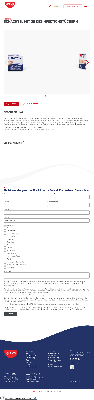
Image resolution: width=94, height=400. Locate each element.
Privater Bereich (72, 6)
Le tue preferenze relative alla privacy (23, 398)
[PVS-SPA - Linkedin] (71, 359)
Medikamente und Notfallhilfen (54, 354)
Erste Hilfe (51, 351)
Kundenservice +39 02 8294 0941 (35, 378)
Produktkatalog (31, 353)
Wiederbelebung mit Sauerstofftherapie (55, 361)
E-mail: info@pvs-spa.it (32, 381)
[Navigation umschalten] (87, 6)
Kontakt (13, 104)
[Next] (87, 62)
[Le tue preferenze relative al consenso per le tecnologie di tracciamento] (3, 398)
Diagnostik (51, 364)
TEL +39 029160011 (31, 376)
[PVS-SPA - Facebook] (79, 359)
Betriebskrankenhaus (55, 366)
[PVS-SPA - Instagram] (76, 359)
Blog (27, 360)
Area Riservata (31, 367)
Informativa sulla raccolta (7, 398)
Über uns (29, 362)
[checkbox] (47, 248)
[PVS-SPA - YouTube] (73, 359)
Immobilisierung (53, 358)
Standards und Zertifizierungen (31, 357)
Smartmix (77, 381)
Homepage (29, 351)
